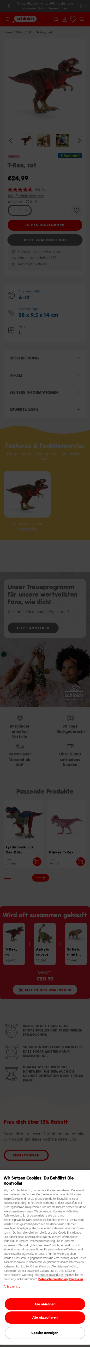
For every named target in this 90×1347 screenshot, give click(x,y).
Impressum (76, 1279)
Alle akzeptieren (45, 1317)
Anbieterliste (12, 1287)
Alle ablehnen (45, 1304)
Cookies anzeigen (44, 1332)
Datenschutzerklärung (53, 1279)
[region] (45, 1257)
